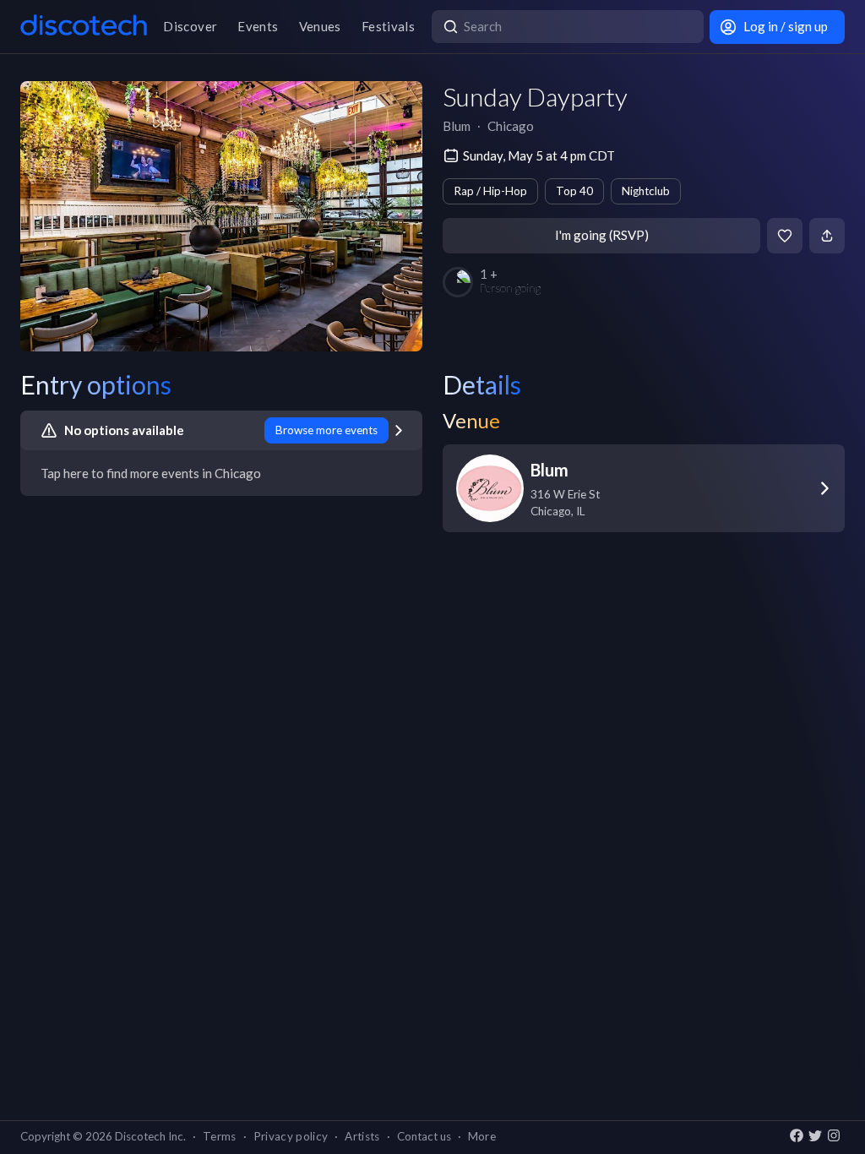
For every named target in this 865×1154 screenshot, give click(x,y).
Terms (220, 1136)
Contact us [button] (424, 1136)
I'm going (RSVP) (602, 234)
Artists (362, 1136)
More (482, 1136)
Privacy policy (291, 1136)
